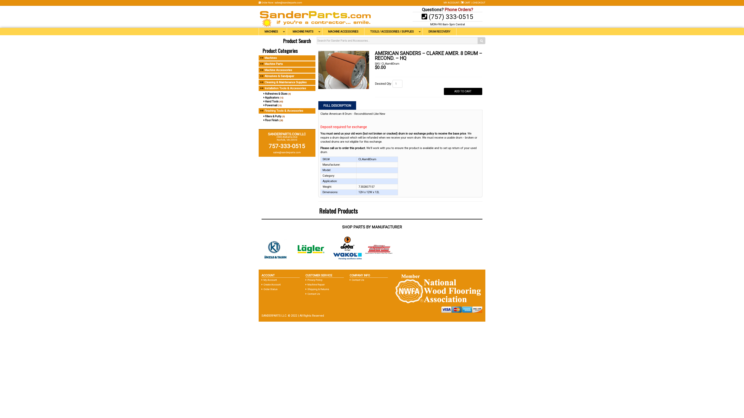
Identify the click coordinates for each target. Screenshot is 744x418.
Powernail (271, 105)
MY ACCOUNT (451, 2)
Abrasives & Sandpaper (279, 76)
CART (467, 2)
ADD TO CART (463, 91)
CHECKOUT (479, 2)
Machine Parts (274, 64)
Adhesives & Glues (276, 93)
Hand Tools (272, 101)
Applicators (272, 97)
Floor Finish (272, 120)
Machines (271, 58)
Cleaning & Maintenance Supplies (286, 82)
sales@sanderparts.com (288, 2)
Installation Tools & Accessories (285, 88)
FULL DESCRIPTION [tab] (337, 105)
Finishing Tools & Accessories (284, 110)
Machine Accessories (278, 70)
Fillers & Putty (273, 116)
